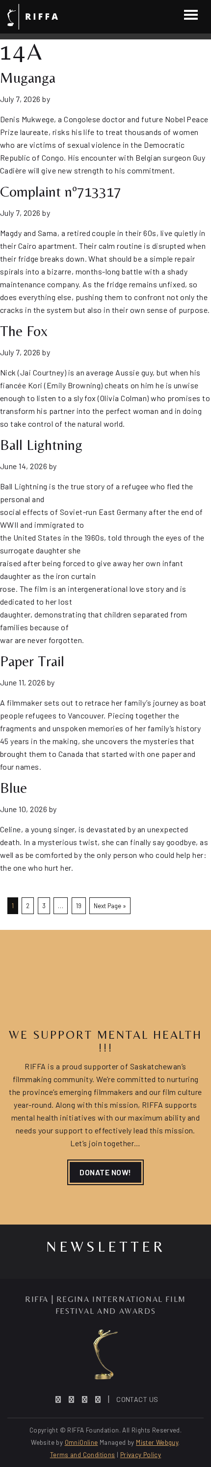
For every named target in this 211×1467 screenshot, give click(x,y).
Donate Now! (105, 1172)
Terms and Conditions (82, 1455)
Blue (13, 787)
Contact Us (137, 1399)
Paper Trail (32, 661)
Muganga (27, 77)
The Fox (24, 331)
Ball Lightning (41, 444)
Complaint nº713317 (60, 191)
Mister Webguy (157, 1442)
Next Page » (110, 906)
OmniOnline (81, 1442)
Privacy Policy (140, 1455)
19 (78, 906)
